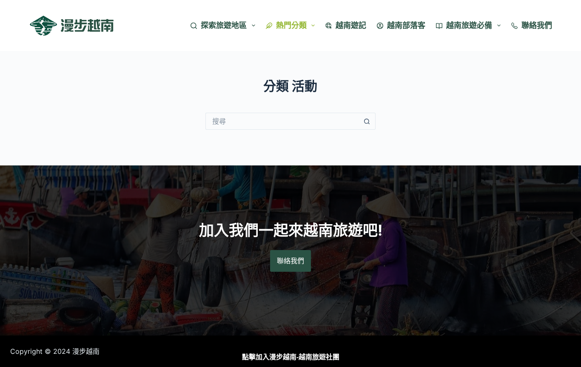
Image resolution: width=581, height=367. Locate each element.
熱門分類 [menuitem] (291, 25)
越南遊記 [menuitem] (351, 25)
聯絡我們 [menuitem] (536, 25)
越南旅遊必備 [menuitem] (469, 25)
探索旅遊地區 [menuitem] (224, 25)
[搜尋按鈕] (367, 121)
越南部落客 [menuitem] (406, 25)
